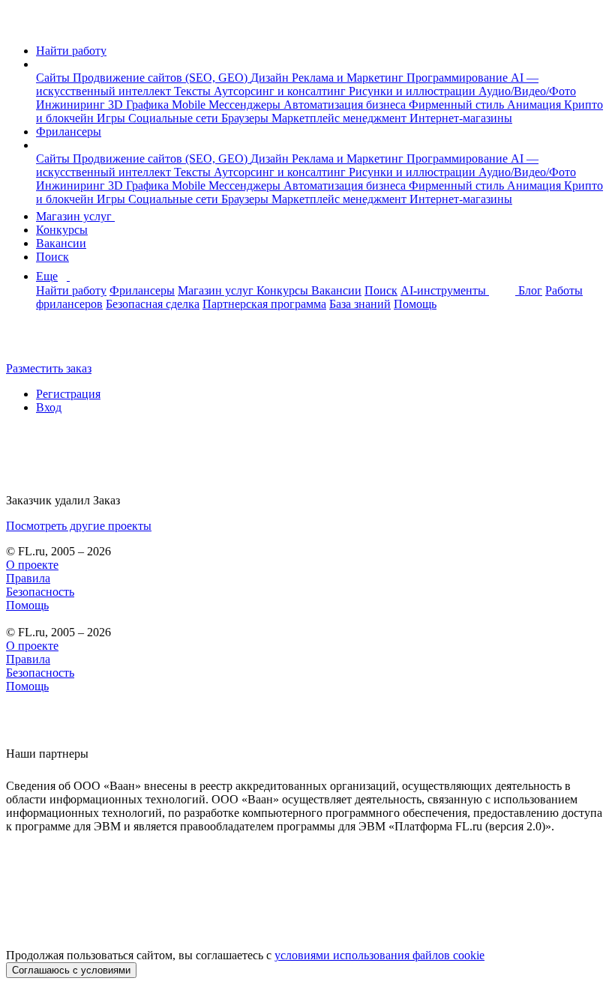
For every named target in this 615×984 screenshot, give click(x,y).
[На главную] (20, 25)
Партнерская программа (264, 304)
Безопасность (40, 591)
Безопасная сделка (153, 304)
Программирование (458, 77)
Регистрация (68, 393)
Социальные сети (174, 118)
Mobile (190, 104)
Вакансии (61, 243)
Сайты (54, 77)
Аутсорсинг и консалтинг (281, 91)
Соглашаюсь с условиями (71, 970)
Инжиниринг (72, 104)
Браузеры (246, 118)
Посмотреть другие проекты (79, 525)
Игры (112, 118)
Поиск (52, 256)
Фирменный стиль (458, 104)
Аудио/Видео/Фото (527, 91)
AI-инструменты (444, 290)
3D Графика (140, 104)
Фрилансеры (68, 131)
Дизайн (271, 77)
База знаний (360, 304)
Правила (28, 578)
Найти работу (71, 50)
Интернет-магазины (461, 118)
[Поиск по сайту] (48, 342)
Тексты (194, 91)
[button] (40, 64)
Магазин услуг (75, 216)
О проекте (32, 564)
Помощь (415, 304)
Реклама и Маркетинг (349, 77)
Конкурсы (62, 229)
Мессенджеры (246, 104)
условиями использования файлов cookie (379, 955)
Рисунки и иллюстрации (413, 91)
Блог (530, 290)
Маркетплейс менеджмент (341, 118)
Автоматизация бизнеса (346, 104)
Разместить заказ (49, 368)
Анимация (535, 104)
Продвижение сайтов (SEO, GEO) (161, 77)
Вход (49, 407)
